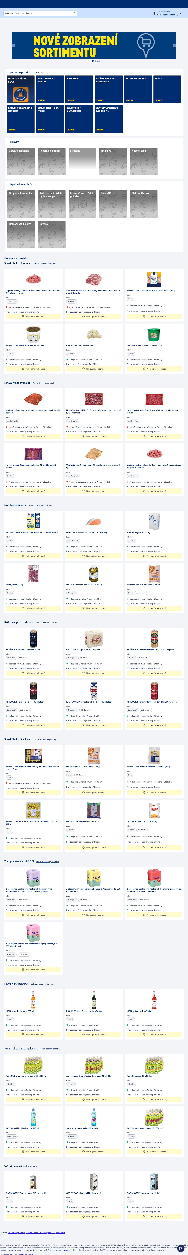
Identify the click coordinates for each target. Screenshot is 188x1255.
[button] (16, 45)
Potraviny (14, 142)
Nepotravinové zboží (20, 184)
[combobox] (40, 13)
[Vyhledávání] (74, 13)
